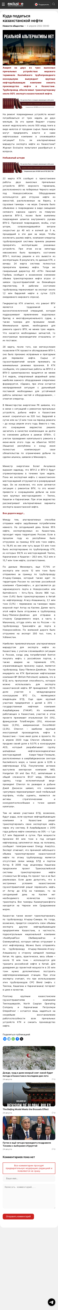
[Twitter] (21, 1039)
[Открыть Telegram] (51, 1302)
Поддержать (43, 4)
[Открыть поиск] (53, 4)
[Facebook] (17, 1039)
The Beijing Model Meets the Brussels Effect (26, 1109)
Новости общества (13, 26)
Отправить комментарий (18, 1216)
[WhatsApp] (13, 1039)
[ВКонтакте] (4, 1039)
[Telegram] (9, 1039)
